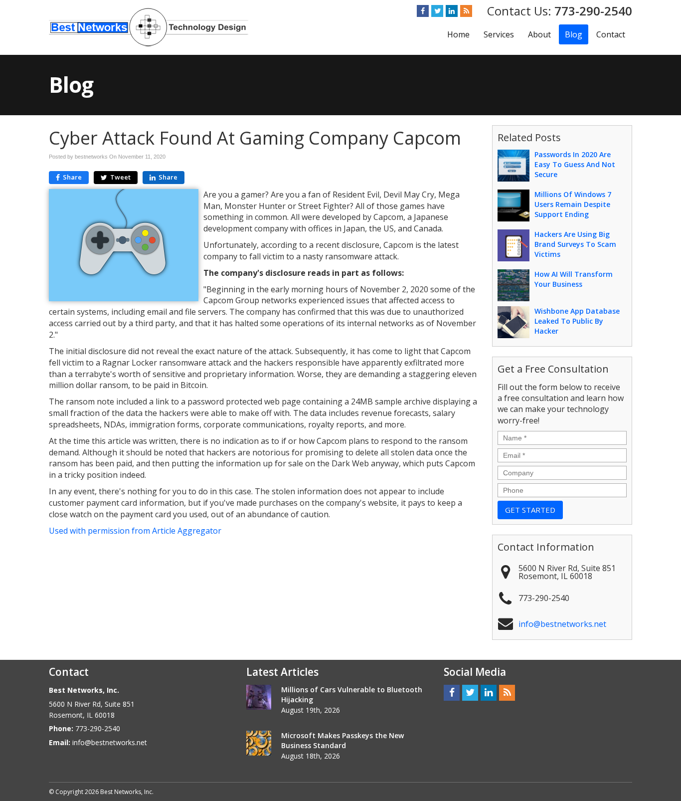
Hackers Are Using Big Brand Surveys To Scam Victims (575, 244)
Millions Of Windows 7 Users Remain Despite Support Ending (572, 204)
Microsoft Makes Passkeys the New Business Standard (342, 740)
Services (499, 34)
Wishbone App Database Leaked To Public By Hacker (577, 321)
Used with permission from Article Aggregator (135, 530)
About (539, 34)
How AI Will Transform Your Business (573, 279)
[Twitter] (437, 11)
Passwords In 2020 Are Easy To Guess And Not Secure (574, 164)
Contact (610, 34)
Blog (573, 34)
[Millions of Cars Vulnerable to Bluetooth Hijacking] (258, 697)
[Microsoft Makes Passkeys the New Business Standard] (258, 743)
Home (458, 34)
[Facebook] (423, 11)
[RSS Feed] (466, 11)
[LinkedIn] (452, 11)
